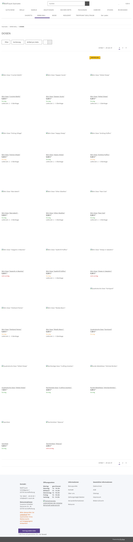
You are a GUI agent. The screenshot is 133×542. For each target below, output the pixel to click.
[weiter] (129, 48)
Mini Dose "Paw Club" (97, 213)
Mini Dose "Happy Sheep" (55, 155)
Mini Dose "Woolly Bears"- (55, 329)
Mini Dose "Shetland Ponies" (12, 329)
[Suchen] (87, 3)
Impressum (97, 497)
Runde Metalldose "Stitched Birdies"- (103, 388)
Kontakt (70, 490)
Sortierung (17, 42)
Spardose (5, 444)
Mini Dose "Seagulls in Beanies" (13, 271)
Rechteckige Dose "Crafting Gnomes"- (59, 388)
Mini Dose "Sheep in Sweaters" (101, 271)
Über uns (71, 493)
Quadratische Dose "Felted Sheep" (14, 388)
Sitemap (96, 493)
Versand (44, 534)
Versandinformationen (76, 501)
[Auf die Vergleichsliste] (33, 58)
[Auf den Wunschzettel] (39, 58)
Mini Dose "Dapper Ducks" (55, 96)
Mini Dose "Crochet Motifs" (11, 96)
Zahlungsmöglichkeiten (76, 497)
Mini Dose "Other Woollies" (55, 213)
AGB (94, 490)
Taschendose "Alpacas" (54, 444)
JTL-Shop (122, 539)
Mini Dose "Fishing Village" (11, 155)
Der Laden (104, 15)
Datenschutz (97, 486)
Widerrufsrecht (98, 501)
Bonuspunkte (72, 486)
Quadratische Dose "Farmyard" (101, 329)
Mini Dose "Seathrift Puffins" (56, 271)
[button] (114, 3)
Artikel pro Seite (33, 42)
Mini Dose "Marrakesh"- (10, 213)
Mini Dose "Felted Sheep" (99, 96)
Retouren (71, 504)
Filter (6, 42)
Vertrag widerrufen (29, 531)
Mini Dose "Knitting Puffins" (100, 155)
